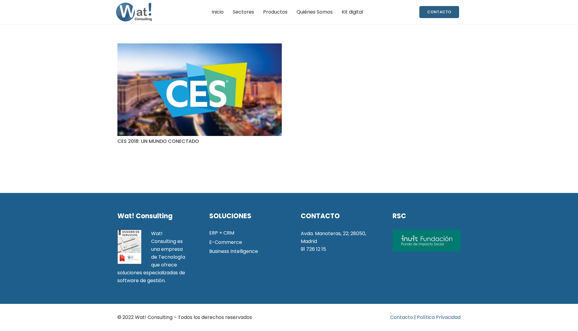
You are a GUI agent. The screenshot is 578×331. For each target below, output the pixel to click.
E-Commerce (225, 242)
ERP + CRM (221, 232)
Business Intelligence (233, 251)
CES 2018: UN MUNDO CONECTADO (158, 141)
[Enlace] (134, 12)
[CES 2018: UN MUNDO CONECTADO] (199, 89)
